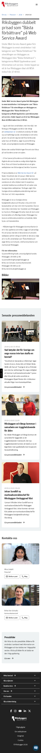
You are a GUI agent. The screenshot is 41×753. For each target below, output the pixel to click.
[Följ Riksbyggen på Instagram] (15, 711)
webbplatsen (8, 131)
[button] (20, 289)
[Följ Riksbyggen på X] (29, 711)
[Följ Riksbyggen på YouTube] (20, 711)
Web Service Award (24, 173)
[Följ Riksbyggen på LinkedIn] (25, 711)
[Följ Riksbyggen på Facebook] (11, 711)
